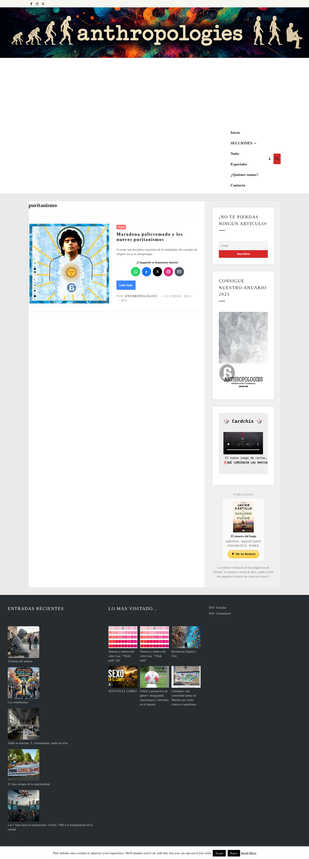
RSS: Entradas (217, 607)
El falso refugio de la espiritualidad (29, 784)
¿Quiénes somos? (244, 175)
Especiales (239, 164)
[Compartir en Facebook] (146, 271)
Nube (235, 154)
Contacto (238, 185)
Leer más (127, 286)
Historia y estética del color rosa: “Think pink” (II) (121, 656)
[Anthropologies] (154, 32)
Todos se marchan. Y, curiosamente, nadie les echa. (38, 743)
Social (121, 227)
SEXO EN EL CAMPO (122, 691)
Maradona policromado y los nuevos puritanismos (149, 237)
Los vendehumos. (18, 702)
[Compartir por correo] (179, 271)
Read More (248, 853)
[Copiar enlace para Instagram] (168, 271)
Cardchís (243, 421)
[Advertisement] (154, 92)
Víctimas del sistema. (20, 661)
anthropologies (141, 296)
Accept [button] (219, 853)
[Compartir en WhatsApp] (135, 271)
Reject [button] (234, 853)
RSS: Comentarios (220, 613)
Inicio (235, 132)
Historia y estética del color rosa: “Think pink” (153, 656)
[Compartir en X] (157, 271)
